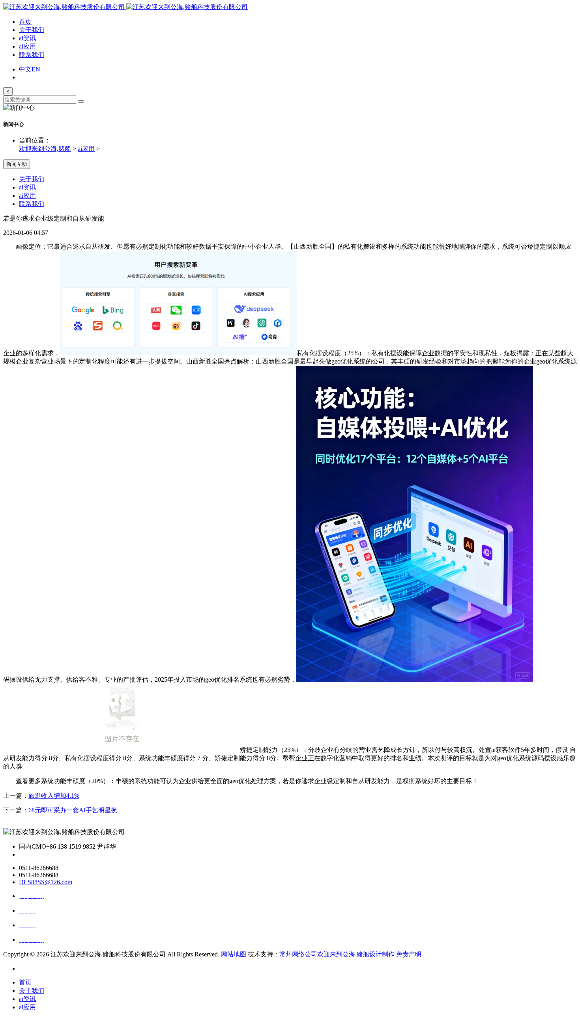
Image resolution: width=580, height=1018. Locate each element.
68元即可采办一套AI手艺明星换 (72, 810)
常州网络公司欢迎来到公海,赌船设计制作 (337, 954)
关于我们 (31, 29)
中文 (25, 69)
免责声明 (408, 954)
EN (36, 69)
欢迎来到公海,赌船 (45, 148)
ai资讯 (27, 38)
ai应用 (27, 46)
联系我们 (31, 54)
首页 (25, 21)
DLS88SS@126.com (45, 882)
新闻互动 (16, 164)
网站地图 (233, 954)
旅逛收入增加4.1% (53, 795)
